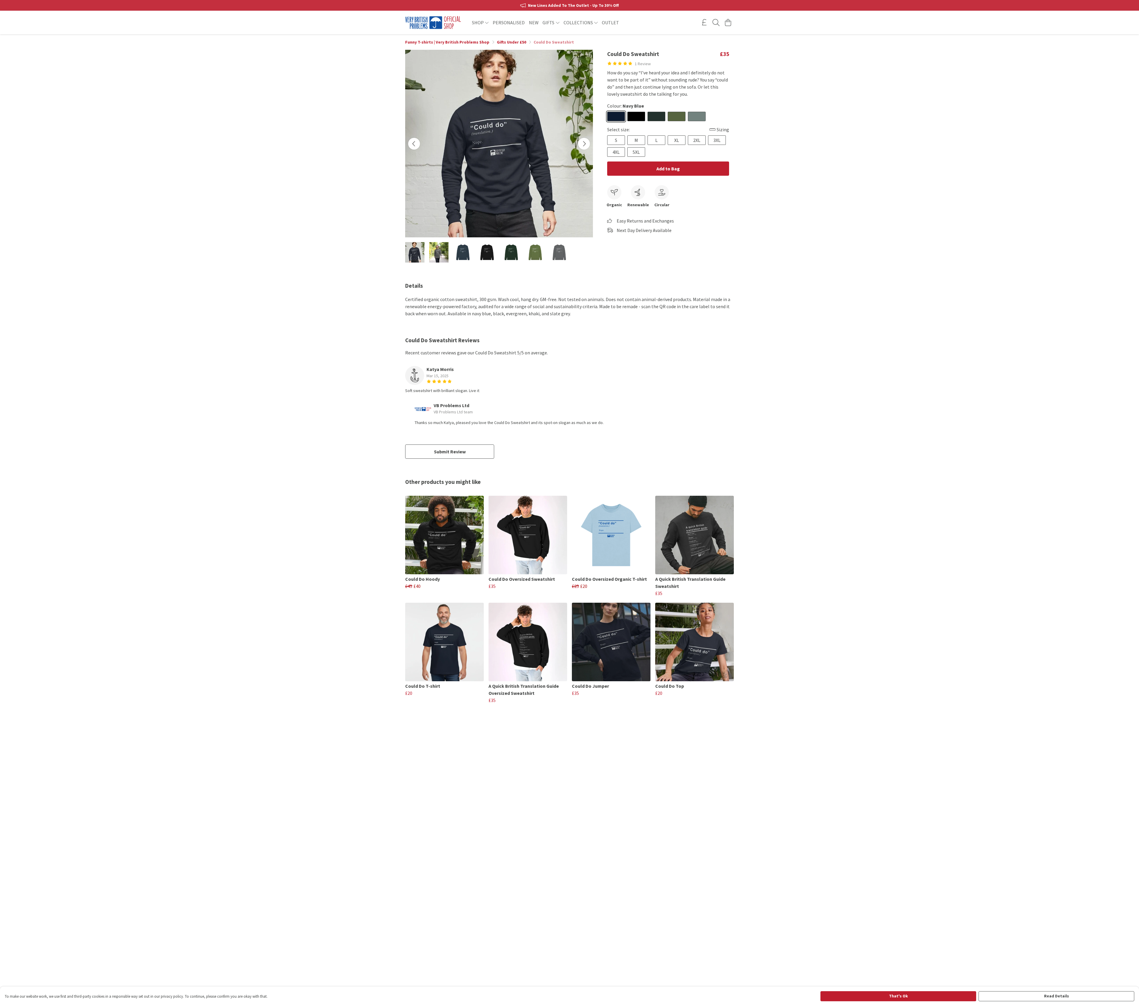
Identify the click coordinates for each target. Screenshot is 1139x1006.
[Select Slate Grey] (697, 116)
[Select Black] (636, 116)
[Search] (716, 22)
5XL (636, 152)
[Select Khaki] (676, 116)
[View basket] (728, 22)
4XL (616, 152)
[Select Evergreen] (656, 116)
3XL (716, 140)
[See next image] (584, 144)
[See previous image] (414, 144)
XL (676, 140)
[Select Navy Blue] (616, 116)
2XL (696, 140)
